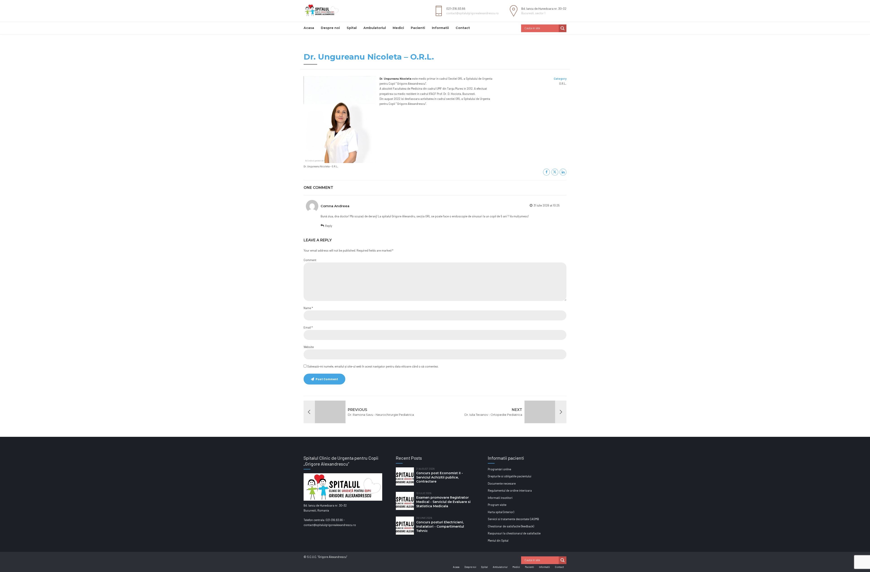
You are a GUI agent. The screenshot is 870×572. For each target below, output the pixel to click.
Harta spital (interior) (501, 512)
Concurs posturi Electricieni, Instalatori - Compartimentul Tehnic (440, 526)
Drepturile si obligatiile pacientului (509, 476)
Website (309, 347)
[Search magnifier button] (562, 28)
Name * (308, 308)
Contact (463, 28)
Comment (310, 260)
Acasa (309, 28)
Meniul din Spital (498, 540)
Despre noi (330, 28)
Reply (328, 226)
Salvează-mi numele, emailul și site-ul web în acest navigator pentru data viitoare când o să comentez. (373, 366)
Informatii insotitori (500, 498)
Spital (352, 28)
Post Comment (327, 379)
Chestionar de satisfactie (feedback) (511, 526)
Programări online (499, 469)
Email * (308, 327)
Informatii (440, 28)
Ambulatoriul (374, 28)
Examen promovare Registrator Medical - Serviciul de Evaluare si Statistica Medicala (443, 501)
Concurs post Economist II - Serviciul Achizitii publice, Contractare (439, 477)
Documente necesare (502, 483)
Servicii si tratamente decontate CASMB (513, 519)
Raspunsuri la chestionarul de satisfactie (514, 533)
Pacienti (418, 28)
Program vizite (497, 505)
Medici (398, 28)
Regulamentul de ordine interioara (510, 490)
